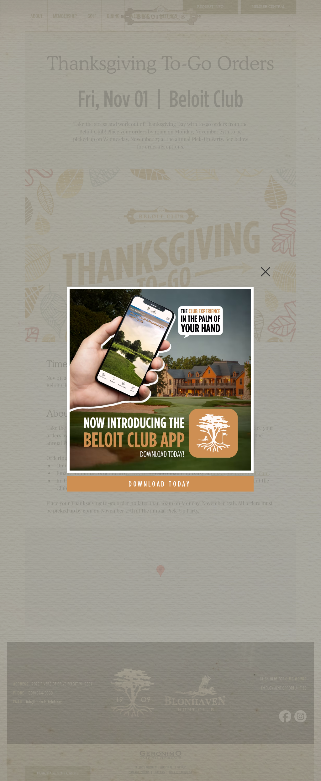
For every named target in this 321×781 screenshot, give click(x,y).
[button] (265, 272)
